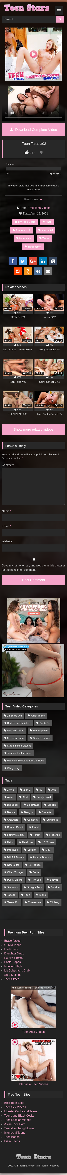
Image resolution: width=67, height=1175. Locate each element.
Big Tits (52, 804)
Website (7, 541)
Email (6, 526)
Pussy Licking (15, 879)
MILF (48, 849)
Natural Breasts (42, 857)
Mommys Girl (40, 730)
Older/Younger (15, 872)
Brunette (46, 812)
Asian (10, 797)
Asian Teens (38, 715)
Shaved (54, 879)
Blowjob (28, 812)
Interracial (47, 230)
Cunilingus (52, 819)
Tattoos (11, 894)
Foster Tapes (12, 962)
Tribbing (54, 902)
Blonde (11, 812)
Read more (31, 199)
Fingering (54, 834)
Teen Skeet (11, 979)
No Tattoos (34, 864)
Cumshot (32, 819)
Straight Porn (34, 887)
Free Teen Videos (39, 207)
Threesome (34, 246)
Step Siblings (12, 974)
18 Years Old (14, 715)
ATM (25, 797)
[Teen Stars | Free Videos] (27, 8)
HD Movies (48, 842)
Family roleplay (15, 834)
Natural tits (25, 238)
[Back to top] (56, 1164)
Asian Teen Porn (14, 1124)
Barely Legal (44, 797)
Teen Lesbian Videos (17, 1119)
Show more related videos (34, 429)
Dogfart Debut (15, 827)
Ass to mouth (23, 230)
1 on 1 (10, 789)
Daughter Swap (14, 953)
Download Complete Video (35, 130)
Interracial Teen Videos (33, 1084)
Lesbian (32, 849)
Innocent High (13, 966)
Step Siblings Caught (19, 745)
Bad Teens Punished (18, 723)
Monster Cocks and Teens (20, 1111)
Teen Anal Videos (33, 1031)
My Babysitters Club (17, 970)
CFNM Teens (12, 944)
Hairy (10, 842)
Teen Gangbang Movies (19, 1128)
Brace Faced (12, 940)
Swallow (55, 887)
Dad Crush (11, 949)
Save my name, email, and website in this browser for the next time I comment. (33, 567)
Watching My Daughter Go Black (25, 760)
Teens (45, 238)
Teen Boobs (11, 1136)
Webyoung (13, 768)
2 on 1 (27, 789)
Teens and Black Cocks (19, 1115)
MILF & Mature (15, 857)
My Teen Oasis (26, 221)
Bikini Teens (12, 1141)
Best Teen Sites (14, 1102)
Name (6, 511)
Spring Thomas (41, 738)
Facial (35, 827)
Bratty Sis (44, 723)
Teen (27, 894)
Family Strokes (13, 957)
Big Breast (33, 804)
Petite (36, 872)
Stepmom (12, 887)
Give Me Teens (15, 730)
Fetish (36, 834)
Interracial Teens (14, 1132)
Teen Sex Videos (15, 1107)
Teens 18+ (13, 902)
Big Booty (12, 804)
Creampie (12, 819)
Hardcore (27, 842)
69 (40, 789)
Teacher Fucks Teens (19, 753)
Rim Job (36, 879)
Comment (8, 464)
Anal (48, 221)
